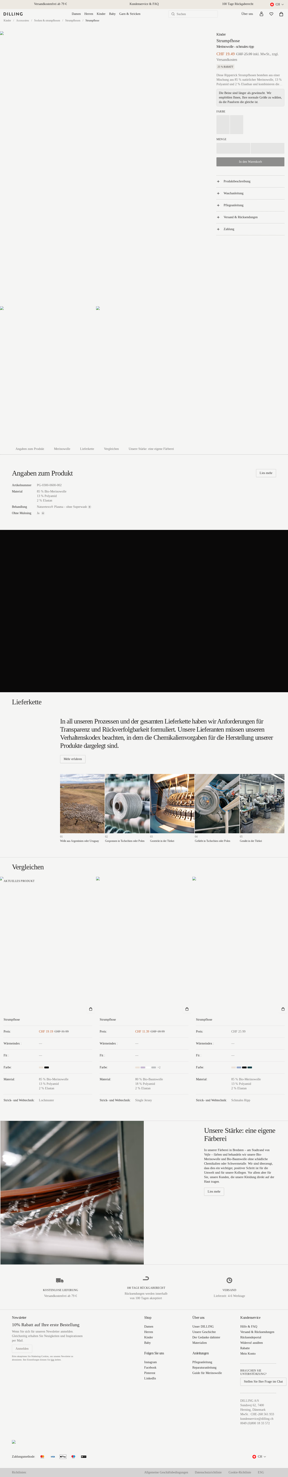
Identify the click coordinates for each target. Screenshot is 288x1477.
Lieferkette (87, 449)
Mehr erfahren (73, 759)
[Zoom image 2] (48, 374)
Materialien (199, 1342)
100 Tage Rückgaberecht (237, 4)
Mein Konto (248, 1353)
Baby (112, 14)
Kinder (101, 14)
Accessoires (22, 20)
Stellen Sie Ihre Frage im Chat (263, 1381)
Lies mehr (266, 473)
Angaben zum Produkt (30, 449)
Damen (76, 14)
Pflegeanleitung (233, 205)
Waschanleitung (233, 193)
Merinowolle (62, 449)
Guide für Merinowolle (207, 1373)
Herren (88, 14)
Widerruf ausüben (251, 1342)
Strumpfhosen (72, 20)
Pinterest (149, 1373)
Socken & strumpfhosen (47, 20)
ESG (261, 1472)
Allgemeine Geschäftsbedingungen (166, 1472)
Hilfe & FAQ (248, 1326)
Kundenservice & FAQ (144, 4)
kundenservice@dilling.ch (256, 1418)
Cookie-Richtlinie (240, 1472)
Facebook (150, 1367)
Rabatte (245, 1348)
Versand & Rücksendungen (241, 217)
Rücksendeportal (250, 1337)
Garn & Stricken (129, 14)
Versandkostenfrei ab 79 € (50, 4)
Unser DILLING (203, 1326)
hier (52, 1359)
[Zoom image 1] (96, 168)
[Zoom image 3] (144, 374)
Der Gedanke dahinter (206, 1337)
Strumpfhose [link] (92, 20)
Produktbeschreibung (237, 181)
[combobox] (277, 4)
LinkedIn (150, 1378)
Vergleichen (111, 449)
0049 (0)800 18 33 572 (255, 1423)
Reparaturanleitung (204, 1367)
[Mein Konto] (261, 14)
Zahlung (229, 229)
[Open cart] (281, 14)
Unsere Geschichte (204, 1332)
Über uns (247, 14)
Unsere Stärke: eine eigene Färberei (151, 449)
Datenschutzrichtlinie (208, 1472)
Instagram (150, 1362)
